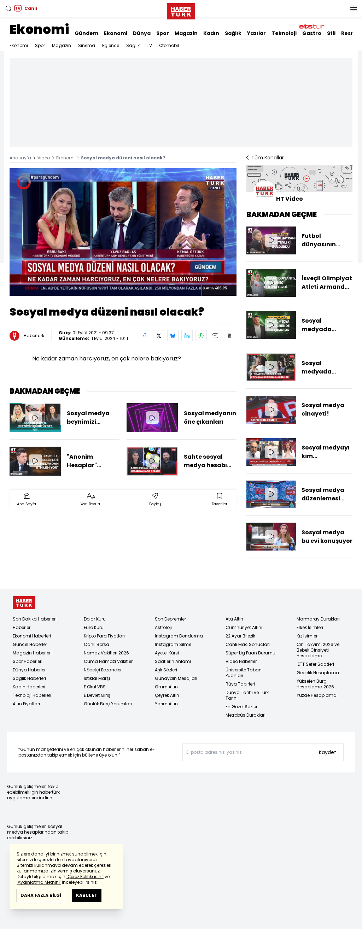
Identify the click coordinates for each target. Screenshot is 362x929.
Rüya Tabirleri (240, 684)
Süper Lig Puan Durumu (250, 653)
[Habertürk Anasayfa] (181, 10)
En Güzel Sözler (241, 707)
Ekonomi (39, 29)
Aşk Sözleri (166, 670)
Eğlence (110, 45)
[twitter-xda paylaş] (158, 335)
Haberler (21, 627)
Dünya (142, 33)
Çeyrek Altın (167, 695)
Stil (331, 33)
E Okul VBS (95, 687)
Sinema (86, 45)
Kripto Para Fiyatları (104, 636)
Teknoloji (284, 33)
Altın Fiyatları (26, 704)
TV (149, 45)
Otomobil (169, 45)
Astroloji (163, 627)
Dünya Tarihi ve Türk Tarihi (247, 695)
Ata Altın (234, 619)
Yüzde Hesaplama (317, 695)
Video (43, 158)
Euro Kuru (94, 627)
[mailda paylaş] (215, 335)
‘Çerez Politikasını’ (85, 877)
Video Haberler (241, 661)
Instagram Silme (173, 644)
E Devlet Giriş (97, 695)
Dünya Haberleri (30, 670)
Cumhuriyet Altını (244, 627)
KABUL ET (87, 895)
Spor (162, 33)
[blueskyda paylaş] (173, 335)
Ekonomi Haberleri (32, 636)
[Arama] (8, 8)
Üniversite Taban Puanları (244, 672)
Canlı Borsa (96, 644)
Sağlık (233, 33)
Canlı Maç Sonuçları (248, 644)
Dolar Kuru (95, 619)
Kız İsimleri (308, 636)
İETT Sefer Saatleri (315, 664)
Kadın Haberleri (29, 687)
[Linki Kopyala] (229, 335)
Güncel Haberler (30, 644)
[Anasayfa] (24, 602)
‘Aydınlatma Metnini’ (39, 882)
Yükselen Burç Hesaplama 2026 (315, 684)
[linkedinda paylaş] (187, 335)
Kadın (211, 33)
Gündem (86, 33)
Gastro (311, 33)
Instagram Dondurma (179, 636)
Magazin (186, 33)
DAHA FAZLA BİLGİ (41, 895)
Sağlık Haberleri (29, 678)
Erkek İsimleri (310, 627)
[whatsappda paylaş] (201, 335)
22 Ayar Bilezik (240, 636)
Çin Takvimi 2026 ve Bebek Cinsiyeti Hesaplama (318, 650)
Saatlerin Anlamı (173, 661)
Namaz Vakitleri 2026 (106, 653)
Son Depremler (170, 619)
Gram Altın (166, 687)
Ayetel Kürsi (167, 653)
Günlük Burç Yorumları (108, 704)
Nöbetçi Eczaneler (103, 670)
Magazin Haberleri (32, 653)
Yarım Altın (166, 704)
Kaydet (327, 752)
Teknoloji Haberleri (32, 695)
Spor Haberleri (27, 661)
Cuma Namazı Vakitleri (109, 661)
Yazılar (256, 33)
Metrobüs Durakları (245, 715)
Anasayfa (20, 158)
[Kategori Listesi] (353, 8)
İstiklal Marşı (97, 678)
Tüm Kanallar (267, 157)
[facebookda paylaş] (144, 335)
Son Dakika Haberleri (35, 619)
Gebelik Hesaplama (318, 673)
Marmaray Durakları (318, 619)
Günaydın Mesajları (176, 678)
